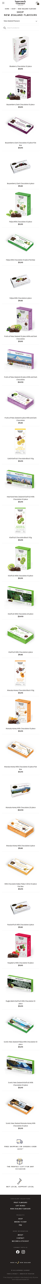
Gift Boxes (20, 1206)
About (20, 1235)
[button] (3, 2)
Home (7, 9)
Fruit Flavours (20, 1202)
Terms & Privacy (12, 1274)
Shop (14, 9)
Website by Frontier (27, 1274)
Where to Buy (20, 1222)
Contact (20, 1238)
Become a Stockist (20, 1241)
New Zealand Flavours (27, 9)
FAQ (20, 1225)
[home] (20, 2)
